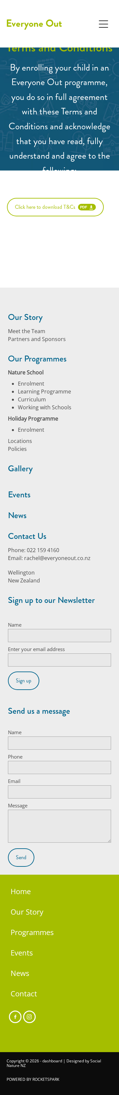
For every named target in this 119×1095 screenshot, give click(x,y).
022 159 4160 (43, 550)
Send (21, 857)
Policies (17, 449)
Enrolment (31, 383)
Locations (20, 441)
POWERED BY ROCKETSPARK (33, 1079)
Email (14, 781)
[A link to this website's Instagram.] (29, 1017)
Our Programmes (37, 359)
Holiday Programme (33, 418)
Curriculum (32, 399)
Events (19, 494)
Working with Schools (44, 407)
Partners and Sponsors (37, 339)
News (17, 515)
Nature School (26, 372)
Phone (15, 756)
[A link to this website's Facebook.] (15, 1017)
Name (14, 624)
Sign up (23, 680)
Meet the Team (26, 331)
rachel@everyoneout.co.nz (57, 558)
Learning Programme (44, 391)
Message (17, 805)
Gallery (20, 468)
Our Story (25, 317)
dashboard (52, 1061)
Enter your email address (36, 649)
